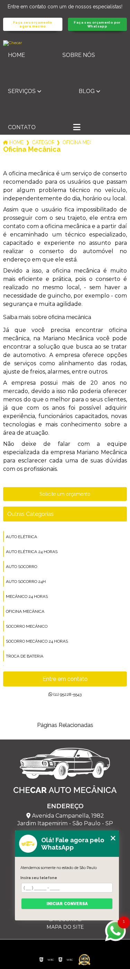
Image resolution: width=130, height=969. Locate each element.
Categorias (43, 142)
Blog (87, 91)
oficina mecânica (25, 611)
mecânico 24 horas (27, 596)
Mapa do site (65, 927)
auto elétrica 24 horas (32, 551)
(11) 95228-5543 (66, 694)
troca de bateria (24, 656)
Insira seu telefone (38, 878)
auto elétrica (21, 536)
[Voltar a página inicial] (65, 43)
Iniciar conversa (67, 903)
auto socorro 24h (26, 581)
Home (16, 55)
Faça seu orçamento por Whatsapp (97, 24)
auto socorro (21, 566)
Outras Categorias (30, 514)
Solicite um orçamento (65, 494)
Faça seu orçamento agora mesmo (32, 24)
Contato (22, 127)
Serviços (22, 91)
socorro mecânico (26, 626)
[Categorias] (76, 128)
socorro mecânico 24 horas (37, 641)
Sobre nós (78, 55)
